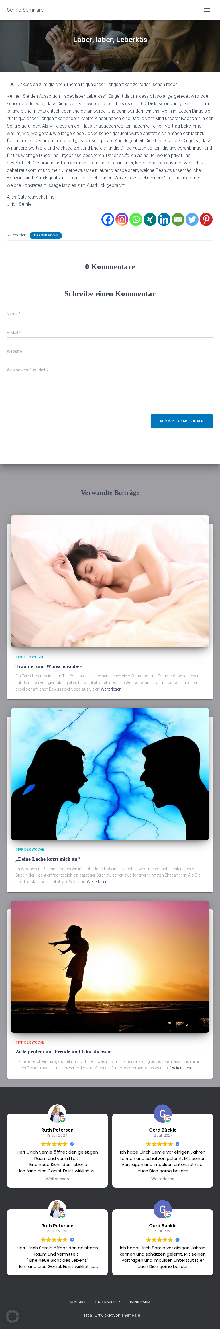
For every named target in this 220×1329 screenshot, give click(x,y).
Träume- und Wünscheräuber (48, 666)
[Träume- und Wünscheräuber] (110, 581)
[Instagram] (121, 219)
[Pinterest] (206, 219)
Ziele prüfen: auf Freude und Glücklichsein (63, 1051)
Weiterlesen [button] (57, 1179)
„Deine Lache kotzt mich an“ (47, 859)
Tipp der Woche (46, 235)
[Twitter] (192, 219)
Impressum (140, 1302)
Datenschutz (108, 1302)
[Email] (178, 219)
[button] (12, 1316)
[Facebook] (107, 219)
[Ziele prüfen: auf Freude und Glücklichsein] (110, 966)
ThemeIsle (130, 1315)
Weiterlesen (111, 689)
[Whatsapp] (135, 219)
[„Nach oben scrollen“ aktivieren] (208, 1317)
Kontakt (78, 1302)
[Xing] (150, 219)
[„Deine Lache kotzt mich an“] (110, 773)
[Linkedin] (164, 219)
